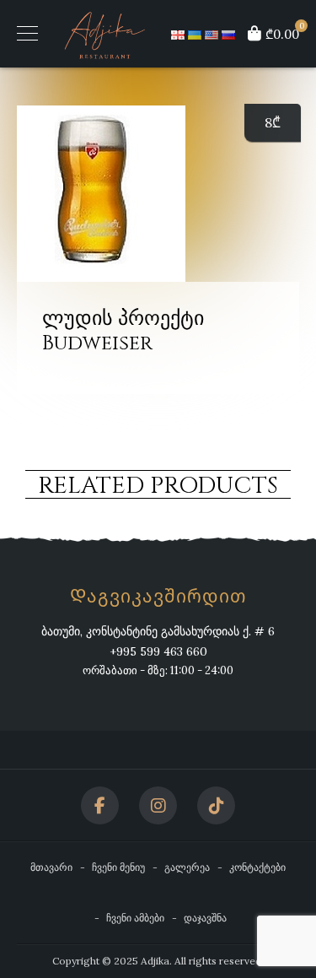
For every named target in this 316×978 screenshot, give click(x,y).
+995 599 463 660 (158, 651)
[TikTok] (216, 805)
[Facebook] (100, 805)
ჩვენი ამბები (135, 917)
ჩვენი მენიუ (118, 867)
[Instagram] (158, 805)
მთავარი (51, 867)
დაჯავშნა (205, 917)
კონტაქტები (257, 867)
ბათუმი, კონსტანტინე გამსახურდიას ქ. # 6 (158, 631)
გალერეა (187, 867)
